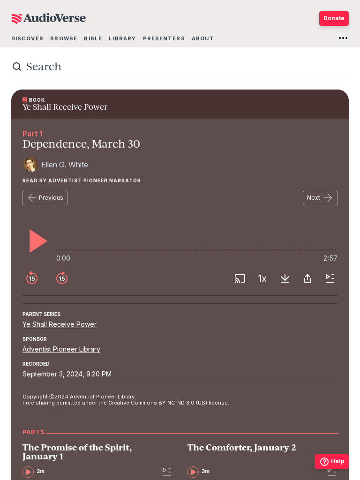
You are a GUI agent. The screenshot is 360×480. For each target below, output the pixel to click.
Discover (27, 38)
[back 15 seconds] (31, 278)
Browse (63, 38)
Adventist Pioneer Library (61, 349)
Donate (334, 18)
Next (313, 197)
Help (338, 461)
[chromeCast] (240, 278)
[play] (35, 241)
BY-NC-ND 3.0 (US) (182, 402)
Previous (51, 197)
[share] (307, 278)
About (203, 38)
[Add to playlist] (330, 278)
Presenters (164, 38)
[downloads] (285, 278)
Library (122, 38)
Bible (93, 38)
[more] (343, 38)
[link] (89, 460)
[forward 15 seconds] (61, 278)
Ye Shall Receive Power (59, 324)
